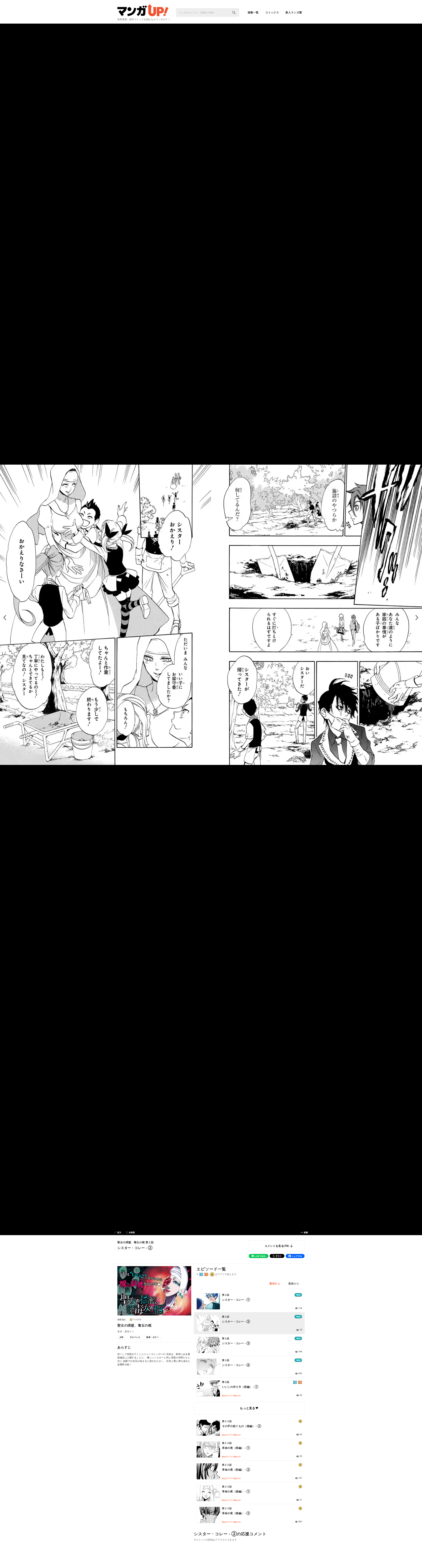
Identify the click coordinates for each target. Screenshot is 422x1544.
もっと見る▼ (249, 1408)
